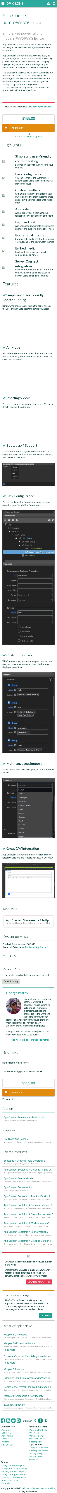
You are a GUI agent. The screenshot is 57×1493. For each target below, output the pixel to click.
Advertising (7, 1435)
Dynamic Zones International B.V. (39, 1488)
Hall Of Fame (8, 1444)
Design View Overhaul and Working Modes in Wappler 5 (28, 1387)
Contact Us (7, 1432)
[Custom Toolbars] (28, 752)
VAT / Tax (34, 1432)
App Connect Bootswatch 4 (18, 1187)
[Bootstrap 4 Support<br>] (28, 485)
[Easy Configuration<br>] (28, 644)
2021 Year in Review (14, 1404)
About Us (6, 1430)
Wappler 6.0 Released (15, 1334)
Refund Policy (35, 1456)
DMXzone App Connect (36, 947)
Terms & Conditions (38, 1447)
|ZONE (9, 3)
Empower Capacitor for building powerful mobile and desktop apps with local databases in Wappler (28, 1356)
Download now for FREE (39, 1282)
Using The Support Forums (14, 1474)
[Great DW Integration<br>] (28, 897)
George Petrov (17, 993)
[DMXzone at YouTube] (8, 1420)
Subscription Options (32, 136)
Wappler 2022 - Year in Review (19, 1343)
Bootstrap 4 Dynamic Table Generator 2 (24, 1160)
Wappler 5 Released (14, 1369)
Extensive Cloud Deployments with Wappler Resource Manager (28, 1378)
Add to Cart (17, 127)
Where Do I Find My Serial (14, 1477)
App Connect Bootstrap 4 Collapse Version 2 (27, 1240)
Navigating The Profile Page (15, 1468)
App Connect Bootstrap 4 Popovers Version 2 (28, 1205)
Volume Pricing (36, 1435)
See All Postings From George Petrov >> (31, 1040)
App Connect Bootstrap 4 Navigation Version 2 (28, 1214)
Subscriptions (35, 1441)
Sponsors (6, 1438)
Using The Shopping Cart (14, 1465)
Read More (9, 1349)
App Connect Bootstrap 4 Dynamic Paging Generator (28, 1169)
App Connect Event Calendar (19, 1178)
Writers (5, 1441)
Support (37, 23)
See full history (11, 981)
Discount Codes (37, 1438)
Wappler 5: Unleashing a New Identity (23, 1396)
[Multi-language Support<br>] (28, 837)
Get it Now (46, 1315)
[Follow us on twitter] (13, 1420)
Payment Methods (38, 1430)
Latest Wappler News (17, 1326)
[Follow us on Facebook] (3, 1420)
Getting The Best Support (14, 1471)
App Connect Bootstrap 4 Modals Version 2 (27, 1223)
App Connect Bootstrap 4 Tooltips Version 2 (27, 1196)
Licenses (33, 1459)
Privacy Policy (35, 1453)
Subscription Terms (38, 1450)
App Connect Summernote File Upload (30, 920)
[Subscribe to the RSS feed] (19, 1420)
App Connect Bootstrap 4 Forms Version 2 (26, 1231)
